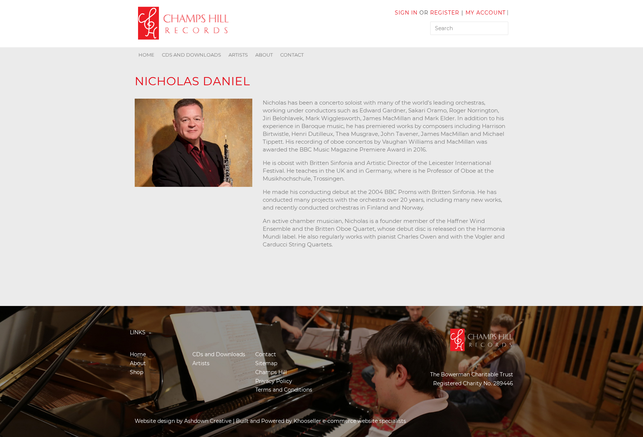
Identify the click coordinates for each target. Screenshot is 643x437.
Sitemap (266, 363)
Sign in (406, 12)
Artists (238, 55)
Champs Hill (271, 372)
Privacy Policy (273, 381)
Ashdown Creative (207, 421)
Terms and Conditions (283, 389)
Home (146, 55)
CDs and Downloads (191, 55)
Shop (136, 372)
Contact (292, 55)
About (264, 55)
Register (444, 12)
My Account (486, 12)
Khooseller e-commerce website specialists (350, 421)
